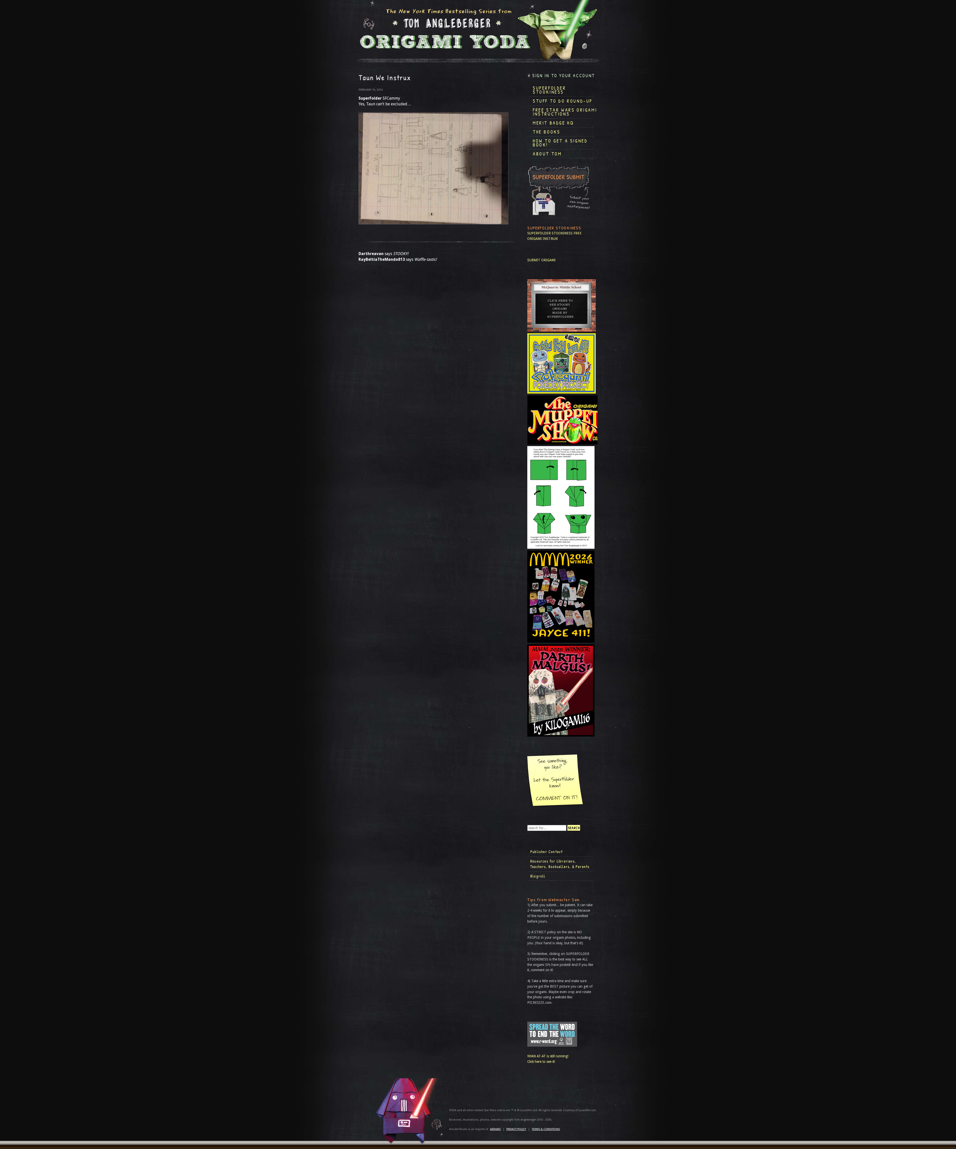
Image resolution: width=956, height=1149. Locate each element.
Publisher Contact (546, 851)
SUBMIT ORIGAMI (541, 260)
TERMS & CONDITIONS (546, 1129)
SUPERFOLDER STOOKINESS (550, 233)
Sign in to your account (563, 75)
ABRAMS (495, 1129)
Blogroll (537, 876)
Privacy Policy (516, 1129)
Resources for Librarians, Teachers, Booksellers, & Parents (560, 863)
